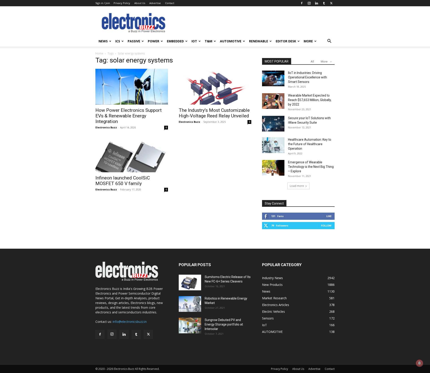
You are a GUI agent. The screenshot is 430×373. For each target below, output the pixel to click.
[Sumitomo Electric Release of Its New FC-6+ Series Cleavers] (190, 282)
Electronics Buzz (106, 127)
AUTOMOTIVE (230, 41)
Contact (169, 3)
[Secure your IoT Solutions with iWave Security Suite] (273, 124)
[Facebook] (301, 3)
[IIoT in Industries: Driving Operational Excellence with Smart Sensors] (273, 78)
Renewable (258, 41)
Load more (297, 186)
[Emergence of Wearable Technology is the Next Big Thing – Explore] (273, 168)
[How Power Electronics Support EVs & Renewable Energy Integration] (131, 87)
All (312, 61)
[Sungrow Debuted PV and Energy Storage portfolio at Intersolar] (190, 325)
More (308, 41)
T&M (208, 41)
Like (328, 216)
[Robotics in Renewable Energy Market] (190, 304)
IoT (194, 41)
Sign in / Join (102, 3)
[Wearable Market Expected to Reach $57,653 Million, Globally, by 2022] (273, 101)
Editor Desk (286, 41)
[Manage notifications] (419, 363)
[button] (329, 41)
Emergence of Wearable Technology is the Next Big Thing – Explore (311, 166)
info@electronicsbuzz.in (130, 321)
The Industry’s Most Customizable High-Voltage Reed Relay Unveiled (214, 113)
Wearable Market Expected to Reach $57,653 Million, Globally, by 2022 (309, 100)
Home (99, 53)
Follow (326, 225)
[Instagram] (309, 3)
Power (153, 41)
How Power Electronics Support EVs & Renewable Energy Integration (128, 116)
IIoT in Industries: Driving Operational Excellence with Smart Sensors (307, 77)
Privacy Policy (122, 3)
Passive (134, 41)
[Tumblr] (323, 3)
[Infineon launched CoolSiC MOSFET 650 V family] (131, 154)
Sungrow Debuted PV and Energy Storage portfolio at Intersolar (224, 324)
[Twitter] (331, 3)
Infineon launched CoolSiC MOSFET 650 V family (122, 180)
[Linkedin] (316, 3)
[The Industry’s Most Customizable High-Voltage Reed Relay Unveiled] (215, 87)
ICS (117, 41)
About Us (139, 3)
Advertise (155, 3)
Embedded (175, 41)
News (103, 41)
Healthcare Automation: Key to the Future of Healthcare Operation (309, 144)
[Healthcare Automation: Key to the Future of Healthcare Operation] (273, 145)
